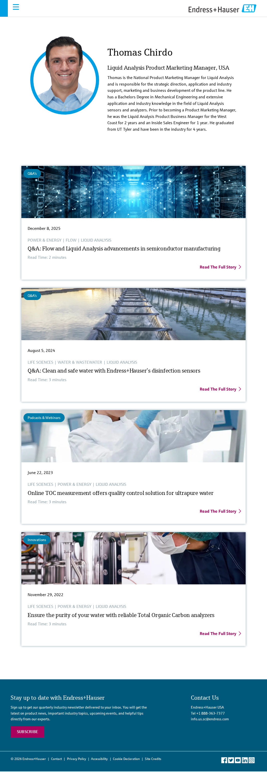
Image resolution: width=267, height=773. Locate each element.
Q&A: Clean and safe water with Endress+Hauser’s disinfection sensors (114, 370)
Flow (71, 240)
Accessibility (99, 759)
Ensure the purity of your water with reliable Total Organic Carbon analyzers (122, 615)
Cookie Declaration (126, 759)
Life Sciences (40, 362)
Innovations (37, 539)
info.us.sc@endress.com (210, 719)
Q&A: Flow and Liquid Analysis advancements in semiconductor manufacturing (124, 248)
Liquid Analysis (96, 240)
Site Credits (153, 759)
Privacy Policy (76, 759)
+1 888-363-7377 (210, 713)
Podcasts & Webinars (44, 417)
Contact (56, 759)
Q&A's (32, 173)
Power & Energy (44, 240)
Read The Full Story (218, 266)
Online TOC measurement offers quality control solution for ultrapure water (122, 492)
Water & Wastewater (80, 362)
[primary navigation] (16, 7)
